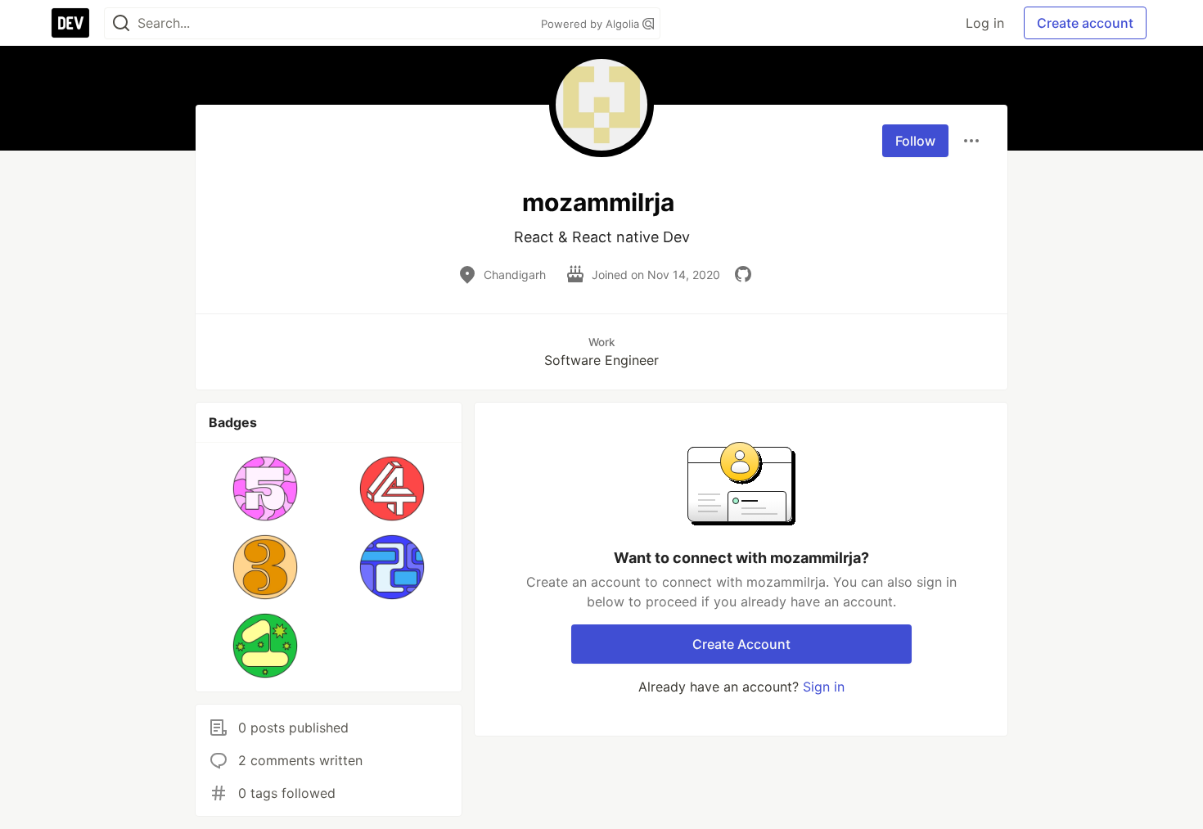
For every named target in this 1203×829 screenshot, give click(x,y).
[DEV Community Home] (70, 23)
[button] (265, 488)
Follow (915, 141)
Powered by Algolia (591, 23)
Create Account (741, 644)
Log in (985, 23)
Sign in (824, 686)
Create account (1085, 23)
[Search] (121, 23)
